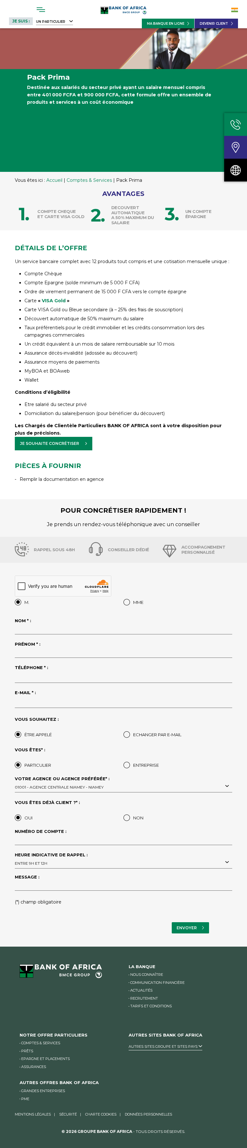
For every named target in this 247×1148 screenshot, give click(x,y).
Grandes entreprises (43, 1091)
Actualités (141, 990)
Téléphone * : (31, 668)
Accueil (54, 180)
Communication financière (157, 982)
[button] (53, 443)
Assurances (33, 1066)
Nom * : (23, 621)
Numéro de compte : (41, 831)
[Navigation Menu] (41, 9)
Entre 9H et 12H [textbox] (31, 863)
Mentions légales (33, 1114)
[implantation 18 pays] (235, 170)
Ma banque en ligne (165, 24)
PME (25, 1099)
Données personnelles (148, 1114)
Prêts (27, 1051)
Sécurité (68, 1114)
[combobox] (123, 786)
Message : (27, 877)
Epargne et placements (45, 1058)
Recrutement (144, 998)
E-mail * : (25, 693)
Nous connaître (146, 974)
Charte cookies (100, 1114)
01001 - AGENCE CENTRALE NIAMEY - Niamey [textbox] (59, 787)
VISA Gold (54, 301)
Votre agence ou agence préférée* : (62, 783)
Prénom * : (28, 644)
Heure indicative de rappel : (51, 859)
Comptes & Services (89, 180)
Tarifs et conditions (151, 1006)
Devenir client (214, 24)
